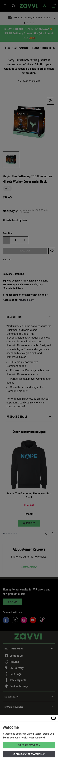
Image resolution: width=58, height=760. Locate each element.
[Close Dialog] (53, 718)
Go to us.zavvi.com (29, 745)
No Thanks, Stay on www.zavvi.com (29, 754)
